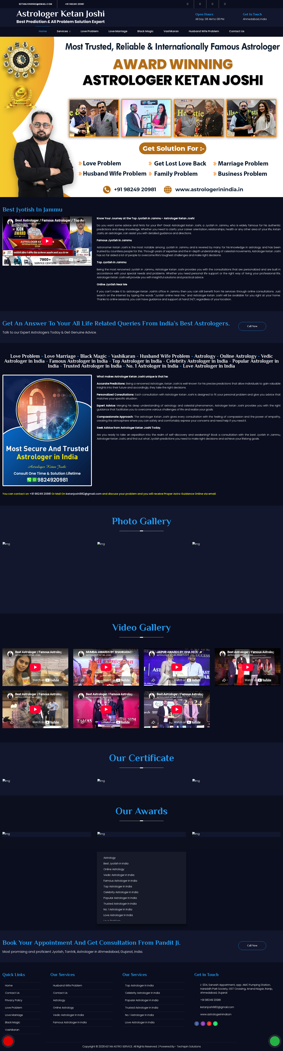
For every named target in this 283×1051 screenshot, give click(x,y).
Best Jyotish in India (116, 863)
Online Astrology (238, 356)
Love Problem (89, 31)
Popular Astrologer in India (120, 898)
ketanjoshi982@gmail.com (35, 4)
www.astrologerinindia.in (215, 1014)
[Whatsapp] (225, 4)
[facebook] (188, 4)
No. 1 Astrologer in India (152, 366)
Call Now (252, 326)
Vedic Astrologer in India (119, 875)
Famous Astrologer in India (78, 361)
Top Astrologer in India (137, 361)
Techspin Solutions (189, 1046)
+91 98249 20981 (74, 4)
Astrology (204, 356)
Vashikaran (171, 31)
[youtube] (212, 4)
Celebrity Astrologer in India (197, 361)
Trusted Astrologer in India (92, 366)
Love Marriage (118, 31)
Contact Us (236, 31)
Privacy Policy (13, 1000)
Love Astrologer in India (209, 366)
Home (43, 31)
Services (62, 31)
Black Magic (145, 31)
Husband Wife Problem (204, 31)
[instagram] (200, 4)
